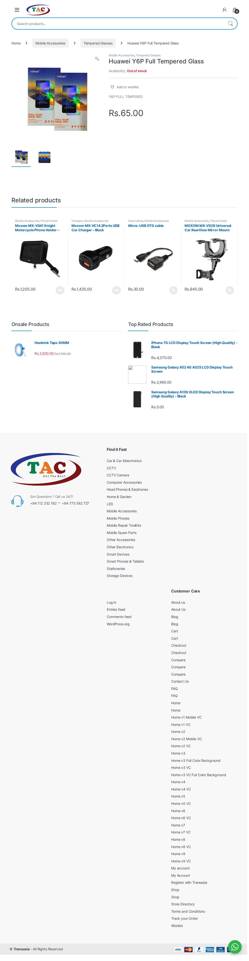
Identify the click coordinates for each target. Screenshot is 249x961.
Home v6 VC (181, 818)
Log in (111, 602)
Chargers (77, 221)
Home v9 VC (181, 861)
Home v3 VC (181, 767)
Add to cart (173, 290)
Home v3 (178, 753)
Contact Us (180, 681)
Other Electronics (120, 547)
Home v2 (178, 731)
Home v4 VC (181, 789)
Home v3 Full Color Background (196, 760)
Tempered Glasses (98, 43)
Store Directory (183, 904)
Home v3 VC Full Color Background (198, 775)
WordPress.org (118, 624)
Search (230, 23)
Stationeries (116, 568)
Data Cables (135, 221)
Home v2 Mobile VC (186, 739)
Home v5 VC (181, 803)
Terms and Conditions (188, 911)
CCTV (111, 468)
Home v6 (178, 811)
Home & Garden (119, 497)
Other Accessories (121, 540)
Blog (174, 617)
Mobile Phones (118, 518)
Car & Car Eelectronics (124, 461)
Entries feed (116, 609)
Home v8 (178, 839)
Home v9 (178, 854)
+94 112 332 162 (43, 503)
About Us (178, 609)
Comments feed (119, 617)
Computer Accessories (124, 482)
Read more (60, 290)
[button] (97, 58)
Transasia (22, 949)
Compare (178, 660)
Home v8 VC (181, 847)
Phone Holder (49, 221)
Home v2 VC (181, 746)
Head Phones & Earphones (127, 489)
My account (180, 868)
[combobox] (117, 23)
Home (15, 43)
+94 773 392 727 (75, 503)
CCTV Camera (118, 475)
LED (110, 504)
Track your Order (184, 918)
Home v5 (178, 796)
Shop (175, 890)
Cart (174, 631)
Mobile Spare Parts (121, 533)
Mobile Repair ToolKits (124, 525)
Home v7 (178, 825)
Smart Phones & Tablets (125, 561)
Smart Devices (118, 554)
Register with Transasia (189, 882)
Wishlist (177, 926)
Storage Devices (120, 576)
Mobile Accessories (50, 43)
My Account (180, 875)
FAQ (174, 688)
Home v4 (178, 782)
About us (178, 602)
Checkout (178, 645)
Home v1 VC (180, 724)
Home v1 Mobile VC (186, 717)
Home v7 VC (181, 832)
